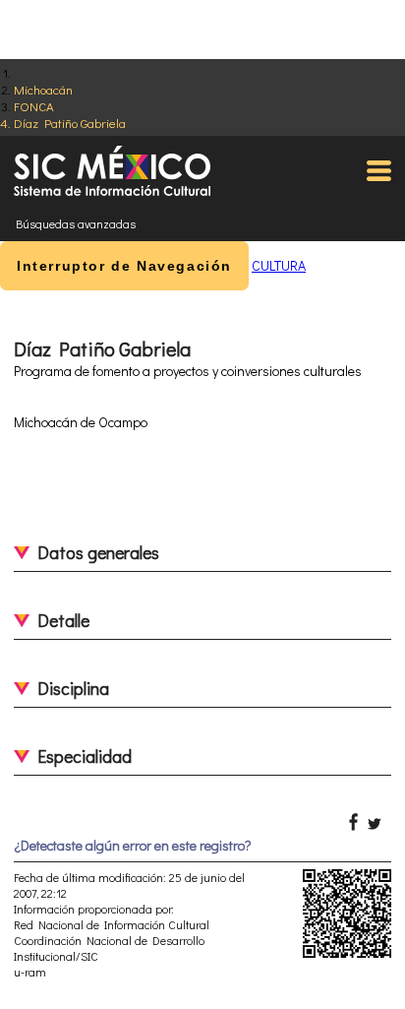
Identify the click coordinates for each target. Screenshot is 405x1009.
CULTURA (279, 265)
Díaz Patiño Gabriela (70, 122)
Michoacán (43, 89)
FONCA (34, 105)
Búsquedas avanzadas (76, 223)
